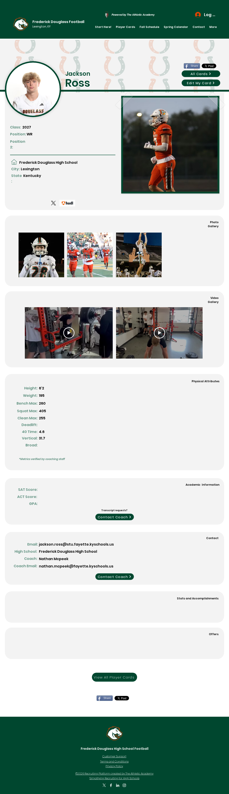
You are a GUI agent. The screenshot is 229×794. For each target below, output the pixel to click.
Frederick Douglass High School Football (114, 748)
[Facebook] (111, 785)
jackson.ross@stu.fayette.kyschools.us (76, 544)
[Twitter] (104, 785)
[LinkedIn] (117, 785)
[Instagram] (124, 785)
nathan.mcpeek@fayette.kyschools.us (76, 566)
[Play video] (68, 332)
